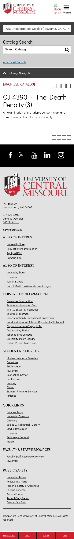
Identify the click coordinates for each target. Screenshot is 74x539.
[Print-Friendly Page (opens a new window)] (63, 86)
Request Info (9, 535)
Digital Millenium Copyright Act (24, 326)
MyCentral (12, 370)
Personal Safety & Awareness (23, 485)
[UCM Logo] (37, 185)
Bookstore (12, 362)
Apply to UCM (14, 253)
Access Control (15, 494)
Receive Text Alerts (17, 481)
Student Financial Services (22, 391)
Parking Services (16, 490)
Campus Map (15, 412)
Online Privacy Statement (21, 343)
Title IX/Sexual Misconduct (22, 309)
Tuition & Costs (15, 281)
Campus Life (14, 258)
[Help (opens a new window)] (68, 86)
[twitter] (21, 154)
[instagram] (61, 155)
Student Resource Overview (22, 358)
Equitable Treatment (18, 313)
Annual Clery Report (18, 498)
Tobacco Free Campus (19, 334)
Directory (12, 420)
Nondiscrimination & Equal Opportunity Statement (35, 322)
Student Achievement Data (22, 305)
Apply (46, 535)
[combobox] (37, 28)
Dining (10, 387)
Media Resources (17, 429)
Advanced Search (14, 62)
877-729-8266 (11, 215)
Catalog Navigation (20, 73)
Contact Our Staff (16, 502)
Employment (13, 277)
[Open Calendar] (57, 9)
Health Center (14, 379)
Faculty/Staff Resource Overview (25, 456)
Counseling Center (17, 375)
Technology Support (18, 437)
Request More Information (22, 248)
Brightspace (13, 366)
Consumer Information (20, 301)
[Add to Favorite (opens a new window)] (54, 86)
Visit (27, 535)
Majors (11, 441)
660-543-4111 (11, 222)
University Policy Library (21, 339)
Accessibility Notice (18, 330)
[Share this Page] (59, 86)
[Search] (67, 49)
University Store (15, 244)
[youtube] (34, 155)
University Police (16, 477)
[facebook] (10, 155)
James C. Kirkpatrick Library (23, 424)
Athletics (11, 395)
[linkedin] (47, 155)
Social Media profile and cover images (29, 286)
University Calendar (18, 416)
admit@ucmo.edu (13, 229)
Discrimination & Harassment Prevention (30, 318)
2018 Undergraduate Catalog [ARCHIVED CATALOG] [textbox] (38, 29)
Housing (11, 383)
